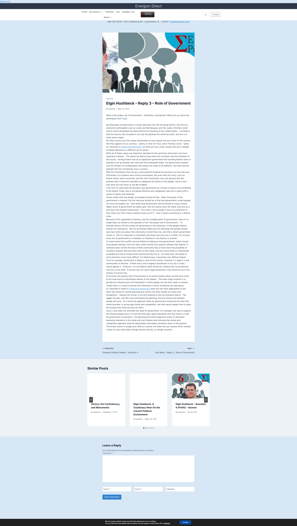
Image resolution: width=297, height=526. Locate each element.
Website (170, 489)
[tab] (143, 428)
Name (107, 489)
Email (138, 489)
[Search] (205, 15)
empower (111, 109)
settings (167, 523)
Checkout (109, 12)
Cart (118, 12)
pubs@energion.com (179, 22)
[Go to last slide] (91, 400)
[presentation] (106, 386)
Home (84, 12)
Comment (107, 453)
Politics (109, 99)
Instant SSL (5, 1)
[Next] (206, 400)
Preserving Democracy (131, 147)
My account (94, 12)
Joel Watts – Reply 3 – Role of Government (175, 350)
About (106, 17)
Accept (185, 522)
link (124, 118)
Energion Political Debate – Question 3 (120, 350)
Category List (128, 12)
